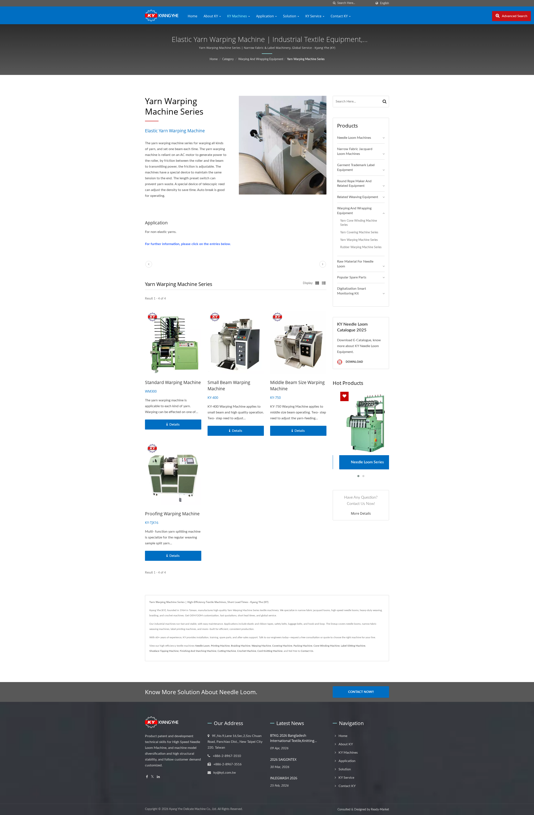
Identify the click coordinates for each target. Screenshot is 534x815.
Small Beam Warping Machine (229, 385)
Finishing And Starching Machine (198, 651)
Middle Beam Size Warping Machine (297, 385)
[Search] (384, 101)
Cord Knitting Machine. (270, 651)
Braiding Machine (240, 645)
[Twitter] (152, 777)
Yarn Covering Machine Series (359, 232)
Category (228, 59)
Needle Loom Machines (354, 137)
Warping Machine (261, 645)
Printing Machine (220, 645)
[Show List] (323, 283)
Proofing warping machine (172, 514)
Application (265, 16)
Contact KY (340, 16)
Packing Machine (302, 645)
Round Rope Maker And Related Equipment (354, 183)
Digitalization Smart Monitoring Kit (351, 291)
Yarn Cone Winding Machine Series (358, 223)
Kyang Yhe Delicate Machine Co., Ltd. (193, 809)
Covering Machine (282, 645)
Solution (290, 16)
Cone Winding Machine (327, 645)
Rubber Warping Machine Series (361, 247)
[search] (334, 3)
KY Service (313, 16)
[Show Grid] (317, 283)
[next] (322, 264)
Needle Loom (202, 645)
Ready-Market (380, 809)
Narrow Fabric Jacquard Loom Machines (354, 151)
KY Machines (237, 16)
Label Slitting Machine (353, 645)
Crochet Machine (246, 651)
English (384, 3)
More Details (361, 513)
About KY (211, 16)
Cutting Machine (227, 651)
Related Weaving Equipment (357, 197)
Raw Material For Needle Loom (355, 264)
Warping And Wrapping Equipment (260, 59)
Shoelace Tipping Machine (164, 651)
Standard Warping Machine (173, 382)
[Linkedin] (158, 777)
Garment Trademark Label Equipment (356, 167)
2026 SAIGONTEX (283, 759)
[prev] (148, 264)
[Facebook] (147, 777)
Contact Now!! (361, 692)
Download (354, 362)
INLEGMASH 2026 (283, 778)
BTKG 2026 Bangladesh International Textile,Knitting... (293, 738)
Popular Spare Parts (351, 277)
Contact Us (307, 651)
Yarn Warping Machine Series (306, 59)
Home (192, 16)
